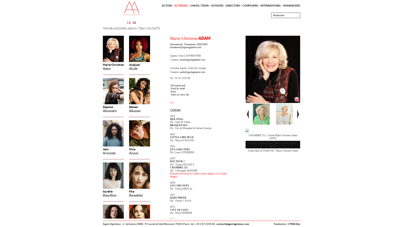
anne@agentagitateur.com (192, 59)
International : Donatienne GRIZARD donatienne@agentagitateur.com (189, 46)
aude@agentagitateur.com (192, 72)
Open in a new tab (180, 94)
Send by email (178, 88)
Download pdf (178, 85)
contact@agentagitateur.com (232, 224)
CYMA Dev (294, 224)
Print (173, 91)
